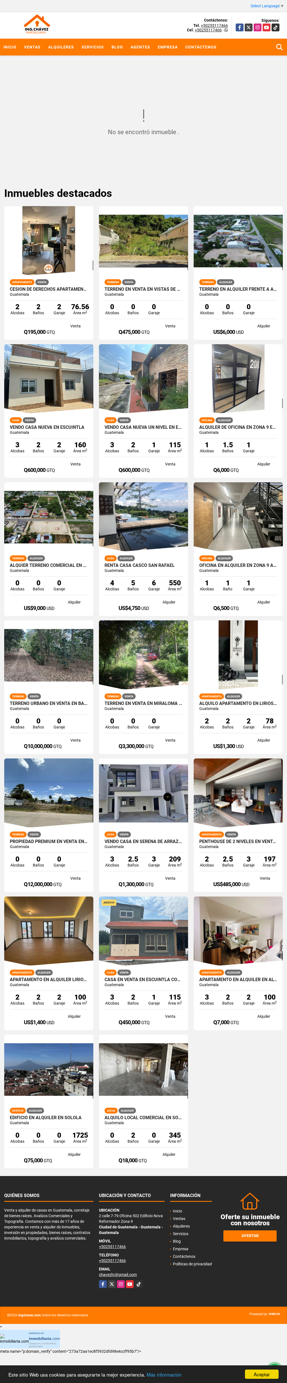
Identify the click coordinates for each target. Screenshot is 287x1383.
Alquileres (61, 47)
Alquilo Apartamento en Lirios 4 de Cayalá (238, 703)
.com (44, 1338)
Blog (117, 47)
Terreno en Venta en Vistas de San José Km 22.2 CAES (143, 289)
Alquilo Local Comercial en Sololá (143, 1118)
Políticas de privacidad (192, 1264)
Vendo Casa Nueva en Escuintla (47, 427)
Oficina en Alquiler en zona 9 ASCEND (238, 565)
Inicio (10, 47)
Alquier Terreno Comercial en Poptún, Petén (49, 565)
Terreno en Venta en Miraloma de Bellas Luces (143, 703)
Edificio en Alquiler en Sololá (46, 1118)
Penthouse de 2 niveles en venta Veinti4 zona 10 (238, 841)
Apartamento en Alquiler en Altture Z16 (238, 979)
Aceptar (262, 1374)
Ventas (32, 47)
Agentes (140, 47)
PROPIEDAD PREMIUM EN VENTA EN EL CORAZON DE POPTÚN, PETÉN (49, 841)
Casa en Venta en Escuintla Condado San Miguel (143, 979)
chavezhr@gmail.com (118, 1274)
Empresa (168, 47)
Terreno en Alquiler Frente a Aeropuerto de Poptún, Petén (238, 289)
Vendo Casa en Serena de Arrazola (143, 841)
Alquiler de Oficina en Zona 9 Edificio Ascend (238, 427)
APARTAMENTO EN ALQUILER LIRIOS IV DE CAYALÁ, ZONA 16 (49, 979)
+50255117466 (214, 25)
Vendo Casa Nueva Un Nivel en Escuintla (143, 427)
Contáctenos (201, 47)
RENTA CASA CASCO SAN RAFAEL (140, 565)
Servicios (93, 47)
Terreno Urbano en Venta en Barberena (49, 703)
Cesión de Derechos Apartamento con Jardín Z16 (49, 289)
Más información (164, 1374)
